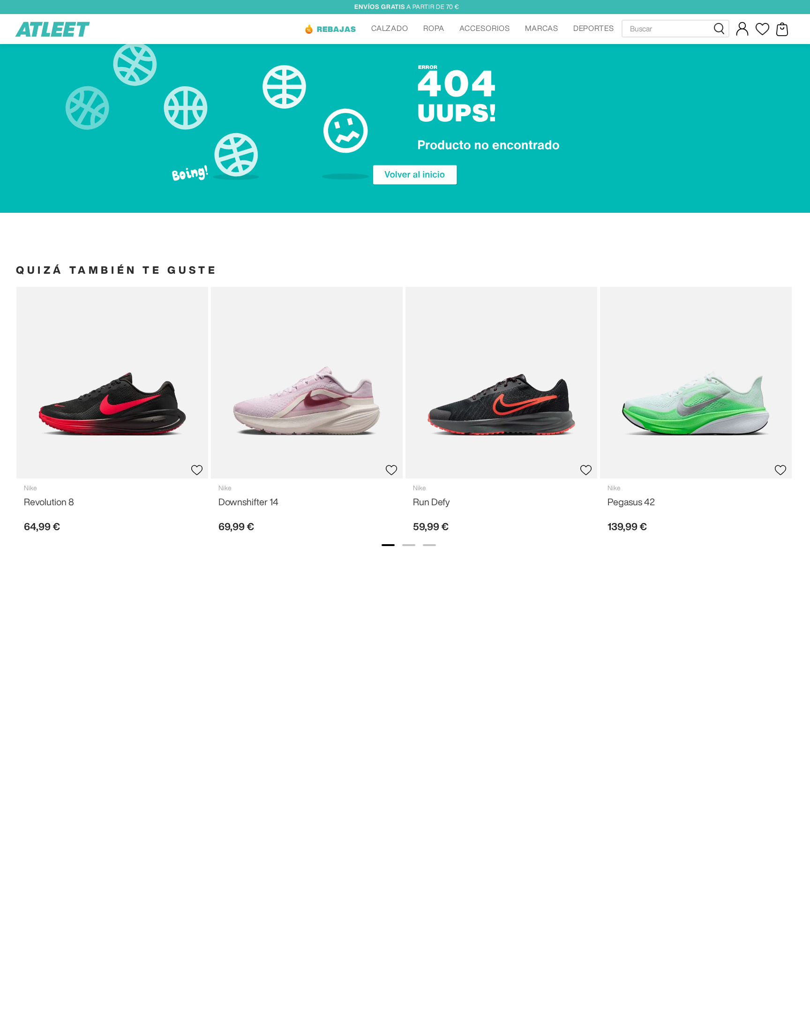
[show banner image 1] (388, 545)
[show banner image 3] (429, 545)
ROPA (433, 28)
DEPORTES (594, 28)
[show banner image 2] (408, 545)
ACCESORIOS (484, 28)
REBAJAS (336, 29)
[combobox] (675, 28)
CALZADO (390, 28)
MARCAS (541, 28)
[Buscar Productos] (720, 29)
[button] (330, 29)
